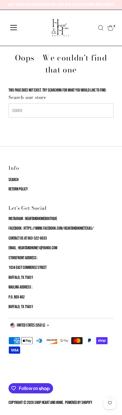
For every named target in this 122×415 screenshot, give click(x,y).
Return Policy (18, 189)
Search (13, 179)
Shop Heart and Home (48, 402)
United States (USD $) (31, 325)
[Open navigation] (14, 28)
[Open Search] (100, 27)
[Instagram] (17, 376)
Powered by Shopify (78, 402)
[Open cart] (110, 27)
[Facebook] (11, 376)
